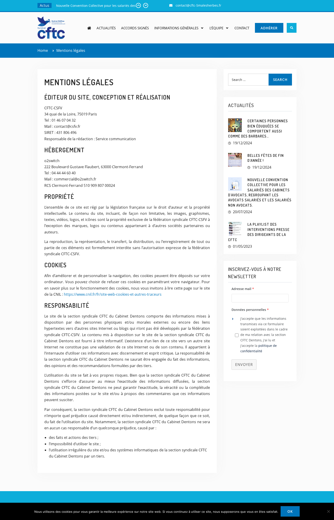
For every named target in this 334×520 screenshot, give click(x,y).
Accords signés (135, 28)
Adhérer (269, 28)
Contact (241, 28)
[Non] (328, 511)
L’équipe (216, 28)
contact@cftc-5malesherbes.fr (198, 5)
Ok (290, 511)
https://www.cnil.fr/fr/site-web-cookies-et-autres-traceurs (113, 294)
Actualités (106, 28)
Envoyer (244, 364)
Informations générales (176, 28)
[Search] (292, 28)
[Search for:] (260, 79)
